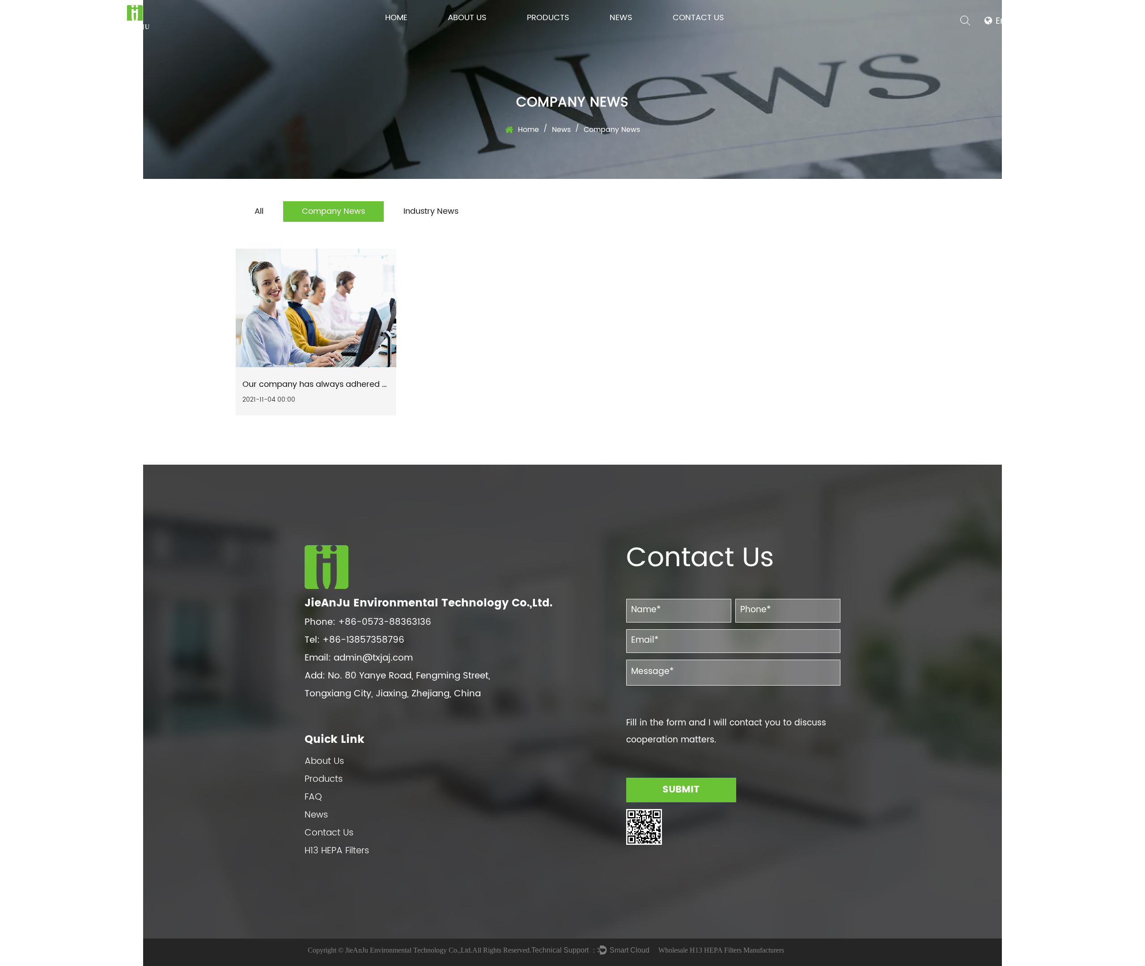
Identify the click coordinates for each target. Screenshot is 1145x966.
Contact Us (698, 17)
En (1001, 21)
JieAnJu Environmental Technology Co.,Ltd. (408, 950)
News (621, 17)
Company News (333, 211)
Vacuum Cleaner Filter (555, 33)
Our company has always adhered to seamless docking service (367, 384)
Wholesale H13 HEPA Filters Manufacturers (721, 950)
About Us (467, 17)
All (258, 211)
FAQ (313, 797)
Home (396, 17)
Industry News (430, 211)
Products (548, 17)
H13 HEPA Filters (337, 850)
